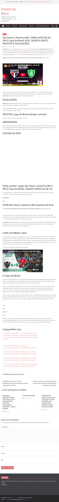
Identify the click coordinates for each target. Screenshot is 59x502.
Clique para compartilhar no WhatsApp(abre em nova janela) (21, 337)
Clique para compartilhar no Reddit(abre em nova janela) (20, 352)
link (3, 219)
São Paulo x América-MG (13, 49)
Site (2, 460)
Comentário (5, 427)
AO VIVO (8, 26)
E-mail (2, 453)
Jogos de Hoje (23, 26)
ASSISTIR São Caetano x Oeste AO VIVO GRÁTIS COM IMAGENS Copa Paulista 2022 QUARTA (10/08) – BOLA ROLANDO (48, 401)
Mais (6, 339)
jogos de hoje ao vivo (47, 54)
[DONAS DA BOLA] (3, 26)
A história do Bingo (28, 396)
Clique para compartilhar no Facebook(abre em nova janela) (21, 335)
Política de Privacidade (42, 26)
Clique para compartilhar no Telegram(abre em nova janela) (21, 364)
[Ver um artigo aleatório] (56, 26)
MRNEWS (4, 484)
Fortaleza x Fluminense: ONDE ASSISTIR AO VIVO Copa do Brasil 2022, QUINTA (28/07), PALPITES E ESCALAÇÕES (44, 383)
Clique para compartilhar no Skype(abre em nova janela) (20, 366)
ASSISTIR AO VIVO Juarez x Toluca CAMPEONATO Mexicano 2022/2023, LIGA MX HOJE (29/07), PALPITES (15, 383)
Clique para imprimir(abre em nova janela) (16, 345)
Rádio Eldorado (18, 54)
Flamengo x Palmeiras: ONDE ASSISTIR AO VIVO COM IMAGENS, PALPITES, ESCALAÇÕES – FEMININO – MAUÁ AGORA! (9, 402)
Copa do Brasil (25, 49)
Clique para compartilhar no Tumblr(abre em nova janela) (20, 354)
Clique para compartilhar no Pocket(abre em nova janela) (20, 360)
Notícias (14, 26)
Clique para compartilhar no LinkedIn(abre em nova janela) (21, 347)
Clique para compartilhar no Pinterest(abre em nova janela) (21, 358)
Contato (31, 26)
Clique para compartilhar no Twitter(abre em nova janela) (20, 333)
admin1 (13, 46)
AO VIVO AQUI (45, 57)
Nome (3, 446)
